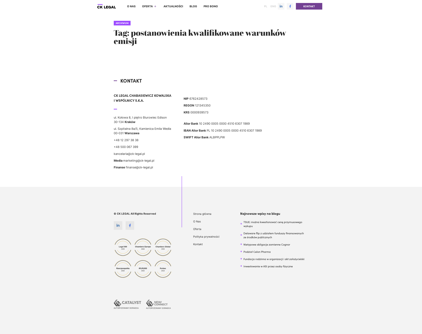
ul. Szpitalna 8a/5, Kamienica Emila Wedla (142, 128)
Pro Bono (211, 6)
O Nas (197, 221)
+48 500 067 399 (126, 147)
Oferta (147, 6)
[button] (309, 6)
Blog (193, 6)
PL (265, 6)
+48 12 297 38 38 (126, 140)
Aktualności (173, 6)
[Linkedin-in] (281, 6)
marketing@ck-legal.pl (138, 160)
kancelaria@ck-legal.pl (129, 154)
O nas (131, 6)
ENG (273, 6)
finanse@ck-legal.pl (139, 167)
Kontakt (198, 244)
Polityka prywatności (206, 236)
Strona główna (202, 213)
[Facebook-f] (290, 6)
